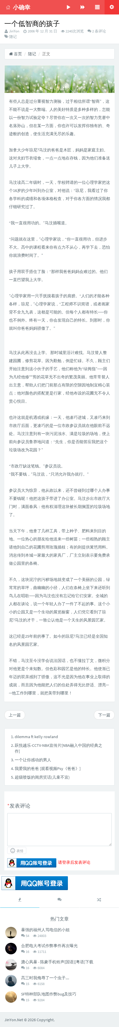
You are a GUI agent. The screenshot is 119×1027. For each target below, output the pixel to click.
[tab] (20, 900)
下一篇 (104, 715)
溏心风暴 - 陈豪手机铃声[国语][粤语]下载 (57, 961)
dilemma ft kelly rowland (36, 736)
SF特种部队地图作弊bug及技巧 (48, 994)
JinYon (14, 31)
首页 (17, 53)
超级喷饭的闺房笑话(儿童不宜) (42, 777)
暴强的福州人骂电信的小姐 (45, 929)
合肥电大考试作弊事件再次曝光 (49, 945)
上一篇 (15, 715)
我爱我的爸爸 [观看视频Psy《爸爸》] (48, 768)
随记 (13, 36)
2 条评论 (98, 31)
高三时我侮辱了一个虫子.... (45, 977)
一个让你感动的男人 (33, 759)
